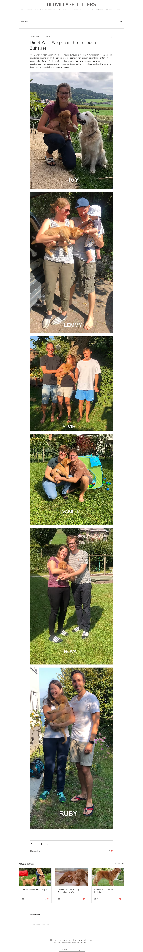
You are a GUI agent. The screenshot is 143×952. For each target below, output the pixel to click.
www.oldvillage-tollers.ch (62, 943)
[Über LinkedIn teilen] (42, 844)
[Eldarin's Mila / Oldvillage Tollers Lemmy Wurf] (71, 877)
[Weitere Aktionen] (111, 36)
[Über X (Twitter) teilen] (37, 844)
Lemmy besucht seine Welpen (34, 890)
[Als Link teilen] (48, 844)
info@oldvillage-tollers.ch (81, 943)
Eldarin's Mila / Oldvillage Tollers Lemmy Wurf (69, 891)
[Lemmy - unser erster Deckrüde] (108, 877)
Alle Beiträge (23, 22)
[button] (121, 22)
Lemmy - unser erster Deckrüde (103, 891)
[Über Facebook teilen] (31, 844)
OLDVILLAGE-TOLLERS (71, 5)
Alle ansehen (119, 864)
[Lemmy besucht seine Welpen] (35, 877)
